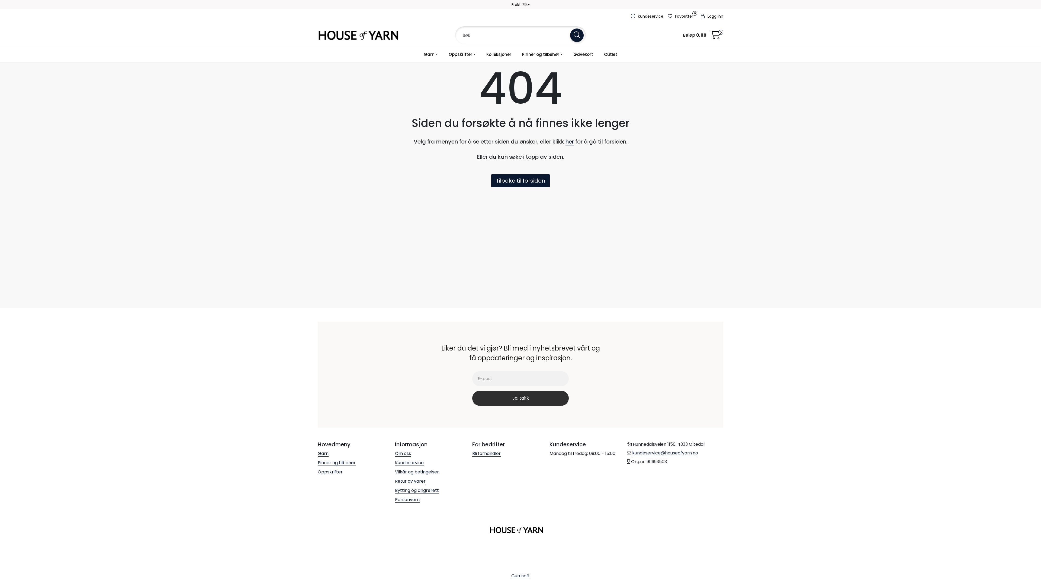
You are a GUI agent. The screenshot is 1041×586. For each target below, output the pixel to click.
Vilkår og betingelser (417, 472)
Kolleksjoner (498, 54)
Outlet (610, 54)
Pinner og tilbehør (540, 54)
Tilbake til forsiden (520, 180)
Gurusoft (520, 576)
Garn (429, 54)
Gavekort (583, 54)
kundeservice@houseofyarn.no (665, 453)
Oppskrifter (460, 54)
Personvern (407, 499)
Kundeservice (409, 463)
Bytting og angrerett (417, 490)
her (570, 141)
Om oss (403, 453)
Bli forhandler (486, 453)
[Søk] (577, 35)
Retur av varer (410, 481)
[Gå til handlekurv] (716, 37)
